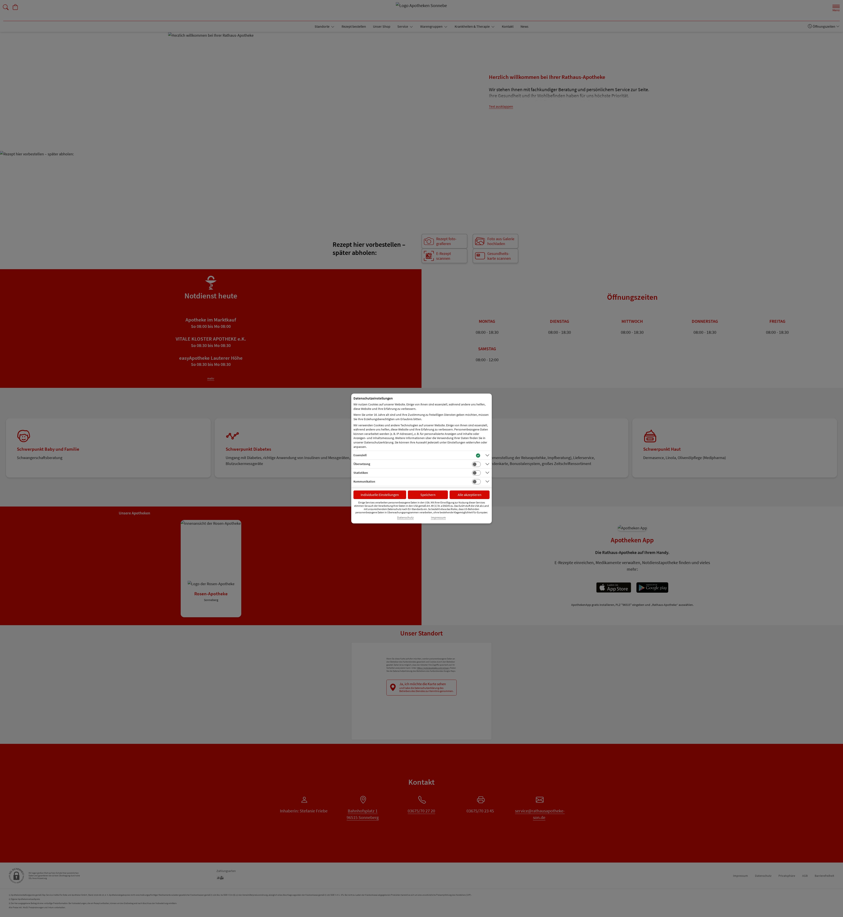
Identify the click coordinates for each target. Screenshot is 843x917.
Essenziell (360, 455)
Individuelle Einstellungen (380, 494)
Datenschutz (405, 517)
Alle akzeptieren (469, 494)
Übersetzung (361, 464)
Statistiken (360, 473)
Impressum (438, 517)
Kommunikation (364, 481)
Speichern (428, 494)
